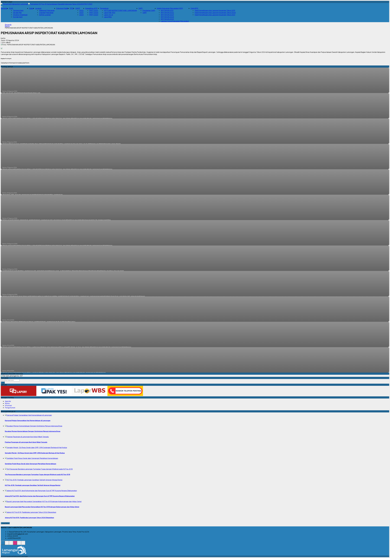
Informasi (8, 405)
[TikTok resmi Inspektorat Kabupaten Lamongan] (19, 544)
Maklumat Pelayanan (47, 10)
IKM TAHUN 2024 (167, 17)
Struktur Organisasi (20, 15)
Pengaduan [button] (104, 8)
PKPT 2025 (93, 15)
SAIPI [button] (140, 8)
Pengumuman (10, 408)
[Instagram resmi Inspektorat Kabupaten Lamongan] (15, 544)
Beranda (4, 8)
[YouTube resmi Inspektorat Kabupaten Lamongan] (23, 544)
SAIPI (144, 12)
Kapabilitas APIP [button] (91, 8)
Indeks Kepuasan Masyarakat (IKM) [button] (170, 8)
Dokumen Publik (62, 8)
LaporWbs (108, 17)
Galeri (31, 8)
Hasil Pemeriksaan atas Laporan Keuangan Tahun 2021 (215, 15)
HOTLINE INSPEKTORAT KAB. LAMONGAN (120, 10)
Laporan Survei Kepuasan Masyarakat (175, 21)
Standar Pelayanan (46, 12)
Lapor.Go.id (108, 15)
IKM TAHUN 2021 (167, 10)
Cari (3, 382)
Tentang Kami (18, 10)
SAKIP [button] (77, 8)
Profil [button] (11, 8)
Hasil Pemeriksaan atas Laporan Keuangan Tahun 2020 (215, 12)
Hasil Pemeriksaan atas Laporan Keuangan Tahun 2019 (215, 10)
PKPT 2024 (93, 12)
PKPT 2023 (93, 10)
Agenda (8, 401)
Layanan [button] (38, 8)
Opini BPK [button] (194, 8)
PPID (72, 8)
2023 (81, 12)
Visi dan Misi (17, 12)
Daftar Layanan (45, 15)
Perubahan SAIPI (148, 10)
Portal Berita (5, 523)
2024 (81, 15)
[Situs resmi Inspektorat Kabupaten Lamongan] (3, 544)
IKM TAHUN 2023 (167, 15)
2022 (81, 10)
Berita (7, 26)
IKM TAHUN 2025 (167, 19)
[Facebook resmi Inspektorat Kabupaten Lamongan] (11, 544)
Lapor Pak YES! (109, 12)
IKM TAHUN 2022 (167, 12)
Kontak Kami (17, 17)
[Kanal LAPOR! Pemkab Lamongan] (7, 544)
